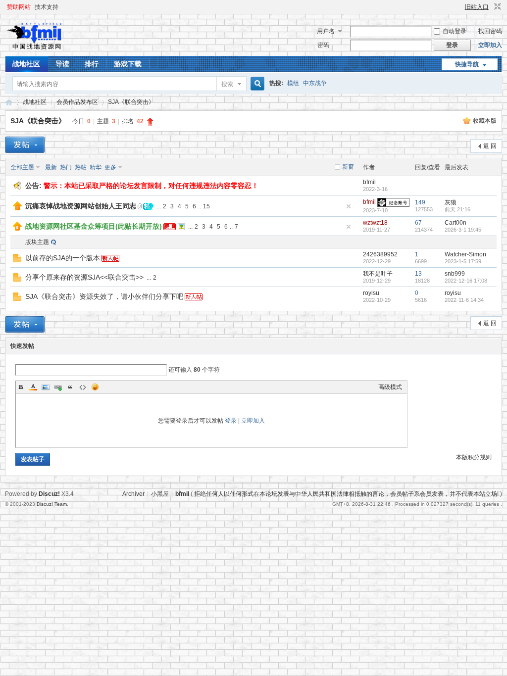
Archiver (133, 493)
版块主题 (37, 242)
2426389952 (380, 254)
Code (83, 387)
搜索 (227, 84)
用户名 (326, 31)
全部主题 (22, 167)
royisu (371, 293)
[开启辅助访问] (460, 6)
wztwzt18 (375, 222)
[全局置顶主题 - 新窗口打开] (17, 208)
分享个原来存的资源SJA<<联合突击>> (84, 277)
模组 (293, 83)
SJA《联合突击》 (131, 101)
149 (420, 202)
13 (418, 273)
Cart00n (455, 222)
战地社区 (26, 64)
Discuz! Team (52, 504)
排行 (92, 64)
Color (33, 387)
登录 (231, 420)
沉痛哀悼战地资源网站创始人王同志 (80, 206)
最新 (51, 167)
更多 (110, 167)
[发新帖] (25, 145)
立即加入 (490, 45)
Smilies (95, 387)
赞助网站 (19, 6)
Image (46, 387)
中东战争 (315, 83)
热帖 (81, 167)
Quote (70, 387)
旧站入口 (477, 6)
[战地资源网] (37, 50)
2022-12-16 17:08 (466, 281)
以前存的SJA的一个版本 (62, 258)
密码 (323, 45)
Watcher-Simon (465, 254)
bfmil (369, 182)
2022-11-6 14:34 (464, 300)
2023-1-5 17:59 (463, 261)
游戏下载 (128, 64)
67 (418, 222)
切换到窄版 (496, 6)
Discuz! (49, 493)
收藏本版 (485, 120)
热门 (66, 167)
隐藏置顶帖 (349, 206)
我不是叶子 (378, 273)
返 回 (490, 146)
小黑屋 (160, 493)
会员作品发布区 (77, 101)
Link (58, 387)
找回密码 (490, 31)
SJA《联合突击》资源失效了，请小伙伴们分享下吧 (104, 296)
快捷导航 (467, 64)
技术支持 (46, 6)
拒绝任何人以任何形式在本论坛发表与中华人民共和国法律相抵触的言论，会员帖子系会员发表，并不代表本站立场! (346, 493)
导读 (62, 64)
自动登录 (454, 31)
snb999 (455, 273)
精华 (95, 167)
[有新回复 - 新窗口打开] (17, 260)
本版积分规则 (474, 457)
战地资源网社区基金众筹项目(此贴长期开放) (93, 226)
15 (206, 206)
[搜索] (256, 84)
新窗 (348, 166)
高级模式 (390, 387)
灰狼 (450, 202)
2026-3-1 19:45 (463, 230)
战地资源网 (9, 102)
